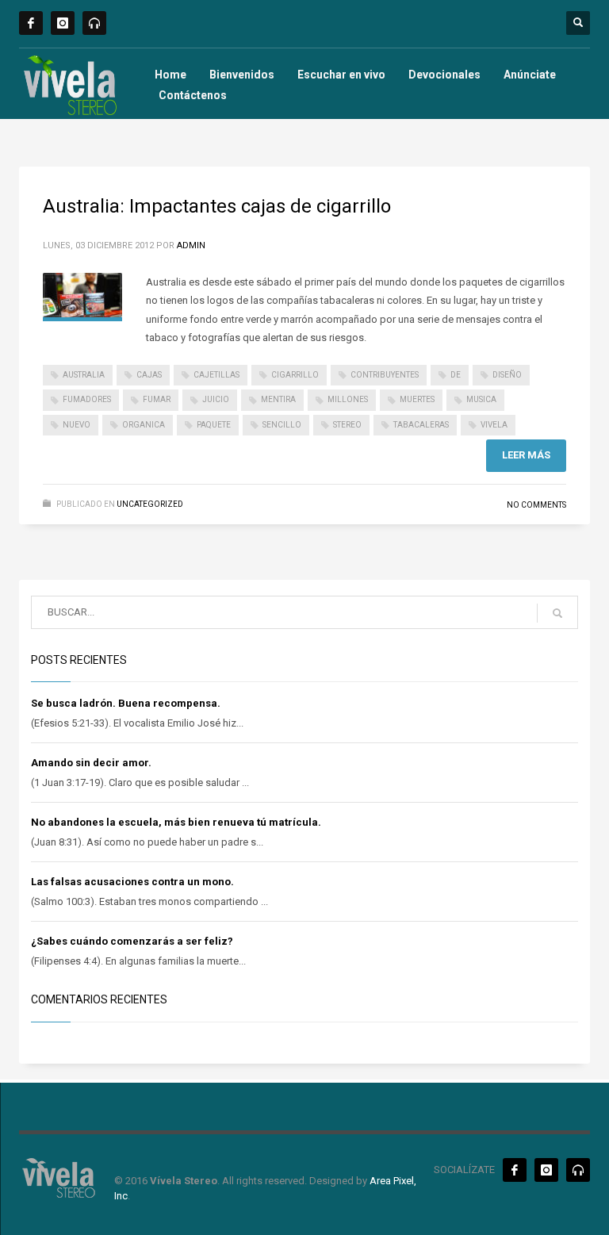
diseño (507, 374)
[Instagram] (63, 23)
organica (143, 424)
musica (481, 399)
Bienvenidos (241, 74)
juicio (215, 399)
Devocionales (444, 74)
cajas (149, 374)
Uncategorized (150, 504)
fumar (156, 399)
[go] (557, 613)
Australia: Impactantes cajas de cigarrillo (217, 206)
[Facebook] (31, 23)
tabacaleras (421, 424)
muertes (417, 399)
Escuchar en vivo (341, 74)
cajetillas (216, 374)
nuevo (76, 424)
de (455, 374)
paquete (214, 424)
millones (347, 399)
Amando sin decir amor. (91, 763)
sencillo (281, 424)
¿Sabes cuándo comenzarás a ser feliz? (132, 941)
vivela (494, 424)
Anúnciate (530, 74)
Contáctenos (193, 95)
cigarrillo (295, 374)
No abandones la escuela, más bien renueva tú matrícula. (176, 822)
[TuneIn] (94, 23)
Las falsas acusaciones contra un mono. (132, 882)
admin (191, 245)
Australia (84, 374)
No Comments (536, 505)
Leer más (526, 455)
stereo (347, 424)
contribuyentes (384, 374)
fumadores (87, 399)
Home (170, 74)
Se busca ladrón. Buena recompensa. (125, 703)
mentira (278, 399)
